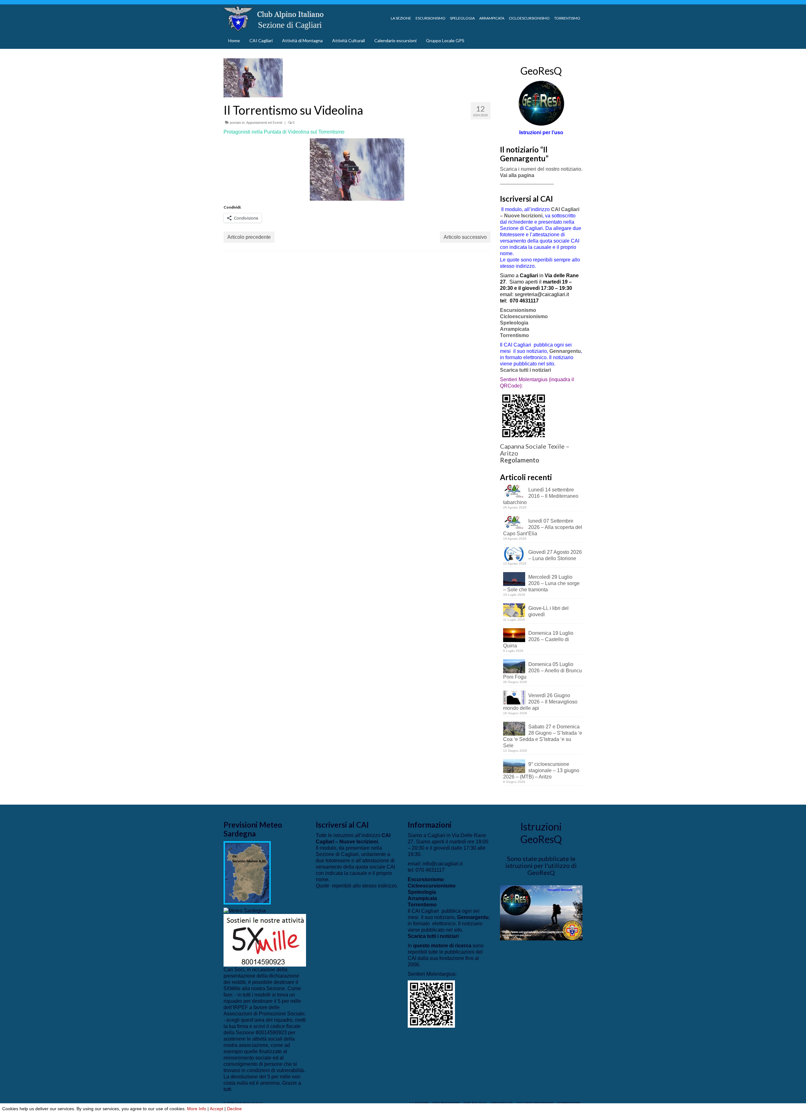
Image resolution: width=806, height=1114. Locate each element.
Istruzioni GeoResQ (541, 832)
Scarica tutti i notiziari (526, 370)
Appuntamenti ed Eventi (264, 122)
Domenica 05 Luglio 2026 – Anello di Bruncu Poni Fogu (542, 671)
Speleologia (514, 322)
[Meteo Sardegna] (245, 910)
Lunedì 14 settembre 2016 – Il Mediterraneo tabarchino (540, 496)
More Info (196, 1108)
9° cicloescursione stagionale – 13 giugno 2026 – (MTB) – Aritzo (541, 770)
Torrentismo (514, 335)
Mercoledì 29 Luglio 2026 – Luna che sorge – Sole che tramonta (541, 583)
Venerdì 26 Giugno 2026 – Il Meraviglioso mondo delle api (540, 702)
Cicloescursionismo (524, 316)
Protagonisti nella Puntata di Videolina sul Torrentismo (284, 132)
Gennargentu (565, 351)
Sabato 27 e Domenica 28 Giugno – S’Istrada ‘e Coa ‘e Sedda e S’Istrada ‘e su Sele (542, 736)
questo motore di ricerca (442, 945)
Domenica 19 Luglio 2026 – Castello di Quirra (538, 639)
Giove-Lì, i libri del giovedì (548, 611)
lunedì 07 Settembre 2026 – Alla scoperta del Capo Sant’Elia (542, 527)
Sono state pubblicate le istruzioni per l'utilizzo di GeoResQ (541, 865)
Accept (216, 1108)
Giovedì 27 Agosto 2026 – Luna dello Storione (555, 555)
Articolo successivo (465, 237)
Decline (234, 1108)
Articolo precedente (249, 237)
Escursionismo (518, 310)
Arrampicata (514, 329)
